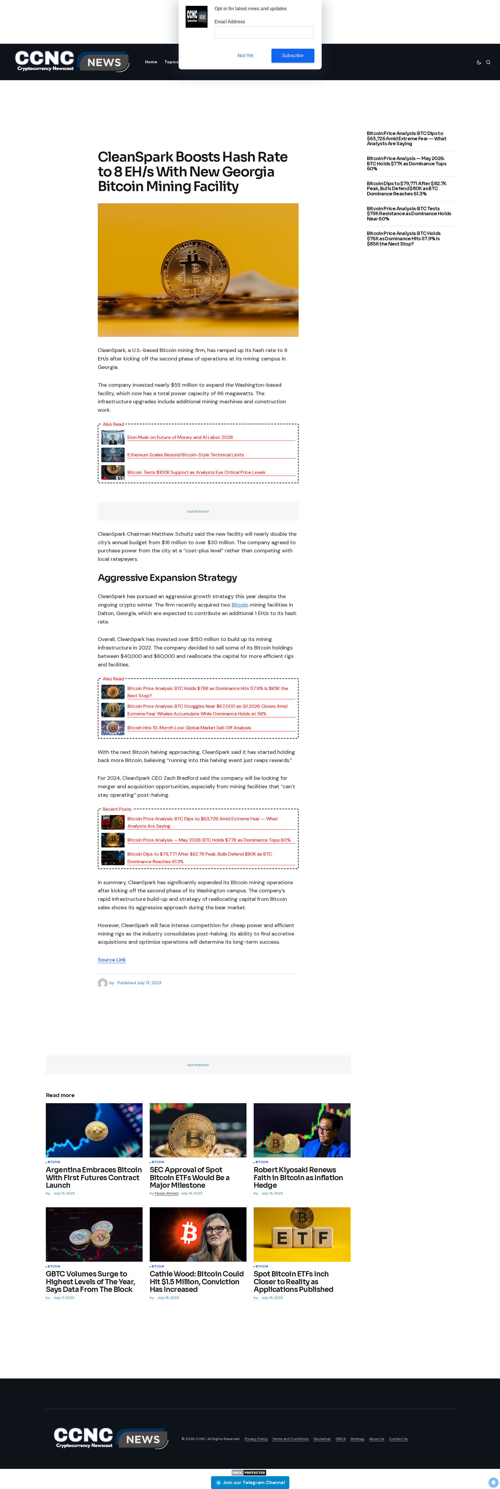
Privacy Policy (256, 1439)
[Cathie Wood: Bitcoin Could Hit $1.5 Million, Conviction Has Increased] (198, 1234)
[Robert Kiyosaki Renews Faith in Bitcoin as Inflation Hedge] (302, 1130)
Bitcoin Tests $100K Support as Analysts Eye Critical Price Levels (196, 472)
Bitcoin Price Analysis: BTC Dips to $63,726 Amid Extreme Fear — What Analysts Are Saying (203, 822)
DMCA (341, 1439)
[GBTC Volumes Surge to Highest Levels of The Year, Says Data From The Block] (94, 1234)
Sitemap (358, 1439)
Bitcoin (240, 604)
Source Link (112, 959)
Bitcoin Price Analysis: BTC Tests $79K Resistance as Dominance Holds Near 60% (409, 213)
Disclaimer (322, 1439)
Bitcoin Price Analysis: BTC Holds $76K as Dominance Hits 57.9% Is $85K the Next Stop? (208, 692)
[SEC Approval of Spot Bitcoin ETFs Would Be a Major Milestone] (198, 1130)
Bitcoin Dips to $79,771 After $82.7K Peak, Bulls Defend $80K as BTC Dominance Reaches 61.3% (200, 858)
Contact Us (398, 1439)
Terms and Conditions (290, 1439)
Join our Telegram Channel (254, 1482)
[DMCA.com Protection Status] (248, 1472)
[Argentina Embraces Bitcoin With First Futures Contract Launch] (94, 1130)
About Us (376, 1439)
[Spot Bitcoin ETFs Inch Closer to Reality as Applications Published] (302, 1234)
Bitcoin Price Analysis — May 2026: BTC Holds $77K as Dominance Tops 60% (209, 840)
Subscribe (293, 55)
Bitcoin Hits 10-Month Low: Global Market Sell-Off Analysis (189, 728)
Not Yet (245, 55)
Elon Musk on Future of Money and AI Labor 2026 (180, 437)
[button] (479, 62)
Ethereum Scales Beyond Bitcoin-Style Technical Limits (186, 455)
